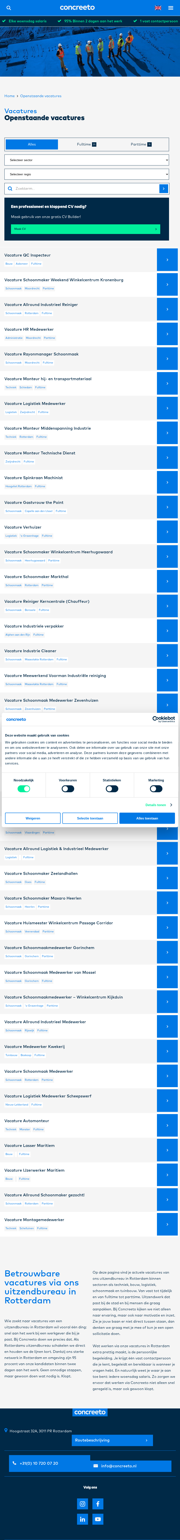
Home (9, 96)
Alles (32, 144)
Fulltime (86, 144)
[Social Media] (82, 1503)
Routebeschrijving (92, 1440)
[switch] (68, 788)
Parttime (141, 144)
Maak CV (20, 229)
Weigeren (33, 818)
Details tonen (156, 805)
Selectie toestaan (90, 818)
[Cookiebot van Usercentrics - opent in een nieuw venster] (156, 719)
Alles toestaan (147, 818)
